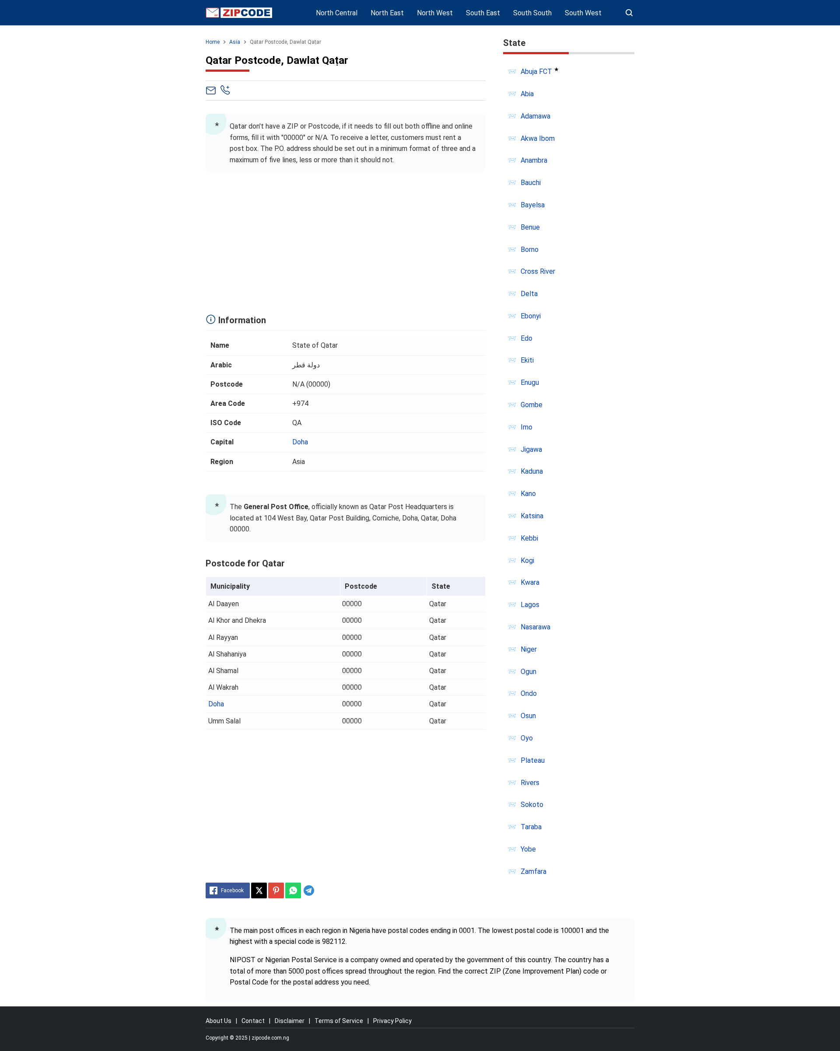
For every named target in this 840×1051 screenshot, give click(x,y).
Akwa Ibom (538, 138)
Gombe (531, 405)
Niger (529, 649)
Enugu (530, 382)
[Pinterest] (276, 890)
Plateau (533, 760)
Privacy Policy (392, 1020)
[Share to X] (259, 890)
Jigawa (531, 449)
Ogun (528, 671)
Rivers (530, 783)
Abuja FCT (536, 71)
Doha (300, 442)
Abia (527, 94)
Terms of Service (339, 1020)
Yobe (528, 849)
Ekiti (527, 360)
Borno (530, 249)
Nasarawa (535, 627)
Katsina (532, 516)
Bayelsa (533, 205)
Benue (530, 227)
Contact (253, 1020)
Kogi (527, 560)
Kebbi (529, 538)
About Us (218, 1020)
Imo (526, 427)
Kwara (530, 582)
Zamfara (533, 871)
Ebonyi (531, 316)
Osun (528, 716)
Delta (529, 294)
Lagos (530, 605)
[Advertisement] (346, 240)
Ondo (529, 693)
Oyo (527, 738)
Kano (528, 493)
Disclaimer (289, 1020)
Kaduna (532, 471)
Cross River (538, 271)
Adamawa (535, 116)
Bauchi (531, 182)
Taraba (531, 827)
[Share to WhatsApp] (293, 890)
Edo (526, 338)
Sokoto (532, 804)
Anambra (534, 160)
